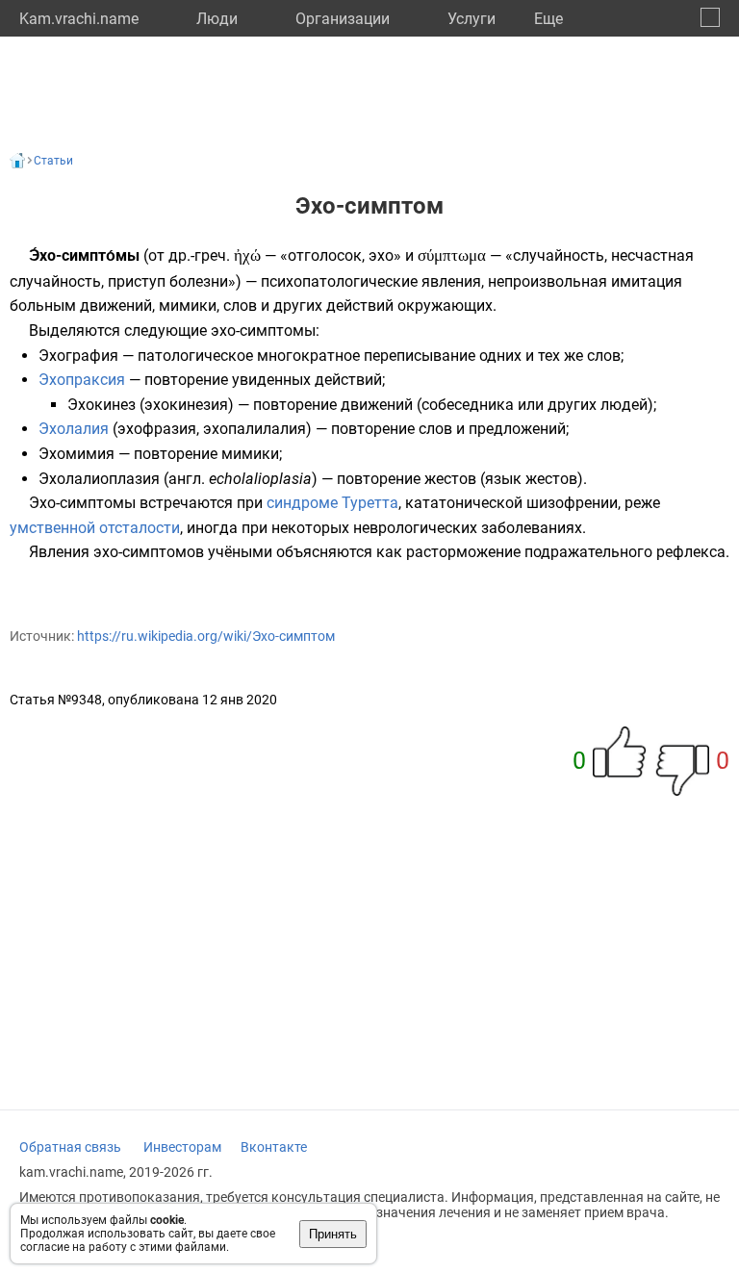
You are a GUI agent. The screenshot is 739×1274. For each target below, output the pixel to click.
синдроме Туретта (332, 503)
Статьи (53, 160)
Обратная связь (70, 1147)
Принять (333, 1234)
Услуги (471, 19)
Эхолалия (73, 429)
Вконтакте (274, 1147)
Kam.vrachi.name (79, 19)
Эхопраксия (81, 379)
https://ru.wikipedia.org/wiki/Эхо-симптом (206, 636)
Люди (217, 19)
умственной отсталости (95, 528)
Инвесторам (182, 1147)
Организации (342, 19)
